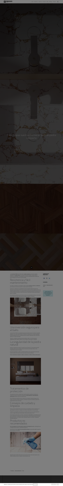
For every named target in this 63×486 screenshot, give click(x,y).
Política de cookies (35, 484)
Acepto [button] (57, 484)
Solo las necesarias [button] (54, 484)
